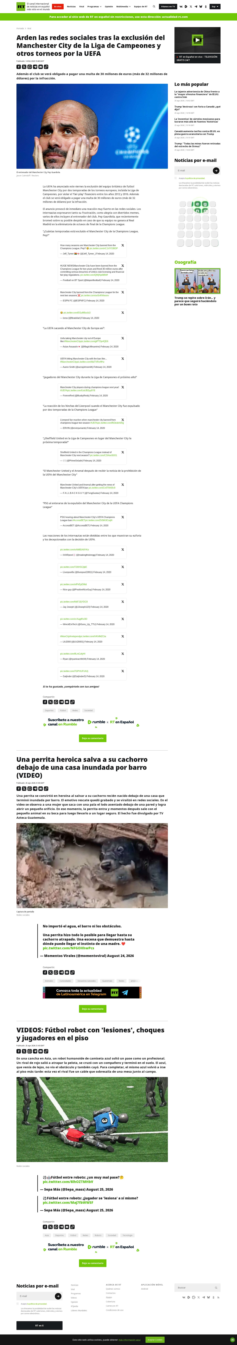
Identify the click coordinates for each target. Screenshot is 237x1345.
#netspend (75, 636)
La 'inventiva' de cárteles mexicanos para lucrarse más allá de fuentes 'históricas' (197, 120)
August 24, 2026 (120, 955)
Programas (93, 6)
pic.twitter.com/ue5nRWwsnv (95, 295)
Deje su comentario (92, 738)
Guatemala (107, 980)
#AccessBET (78, 520)
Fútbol (63, 710)
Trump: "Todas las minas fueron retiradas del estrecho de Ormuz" (197, 145)
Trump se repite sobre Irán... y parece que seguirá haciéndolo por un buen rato (195, 301)
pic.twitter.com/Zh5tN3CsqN (98, 520)
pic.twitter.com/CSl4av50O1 (103, 455)
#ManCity (65, 636)
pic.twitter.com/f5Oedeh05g (111, 423)
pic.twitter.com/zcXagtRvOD (73, 619)
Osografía (185, 262)
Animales (49, 980)
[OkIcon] (206, 6)
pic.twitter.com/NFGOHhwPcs (68, 948)
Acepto (192, 178)
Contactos (110, 1293)
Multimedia (122, 6)
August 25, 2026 (99, 1189)
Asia (47, 1235)
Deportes (49, 710)
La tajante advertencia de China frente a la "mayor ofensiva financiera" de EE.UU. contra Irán (197, 94)
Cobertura (110, 1301)
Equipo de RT (140, 6)
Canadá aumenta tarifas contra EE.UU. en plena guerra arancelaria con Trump (197, 133)
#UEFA (63, 390)
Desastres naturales (87, 980)
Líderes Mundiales (79, 1310)
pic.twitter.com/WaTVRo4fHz (90, 362)
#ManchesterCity (72, 341)
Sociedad (88, 710)
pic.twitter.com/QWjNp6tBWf (94, 275)
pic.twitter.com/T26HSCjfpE (73, 567)
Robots (98, 1235)
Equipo (109, 1297)
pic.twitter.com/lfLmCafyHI (72, 654)
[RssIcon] (218, 1297)
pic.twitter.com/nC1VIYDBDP (104, 248)
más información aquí (130, 1339)
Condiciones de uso (114, 1310)
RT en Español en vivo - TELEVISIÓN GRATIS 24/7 (197, 58)
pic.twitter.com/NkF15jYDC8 (74, 602)
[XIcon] (191, 6)
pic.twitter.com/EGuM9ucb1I (77, 313)
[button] (197, 40)
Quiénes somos (113, 1288)
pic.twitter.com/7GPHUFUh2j (74, 671)
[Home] (20, 6)
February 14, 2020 (105, 254)
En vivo (57, 6)
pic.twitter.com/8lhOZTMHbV (68, 1181)
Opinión (109, 6)
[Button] (154, 6)
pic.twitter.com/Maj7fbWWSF (68, 1202)
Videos (74, 1297)
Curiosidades (65, 980)
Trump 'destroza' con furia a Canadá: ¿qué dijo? (197, 108)
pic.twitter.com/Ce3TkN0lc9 (102, 488)
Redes (75, 710)
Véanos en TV (168, 6)
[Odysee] (193, 1297)
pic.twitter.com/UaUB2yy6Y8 (81, 390)
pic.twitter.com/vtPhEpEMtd (73, 584)
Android (144, 1288)
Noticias (71, 6)
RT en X (39, 1325)
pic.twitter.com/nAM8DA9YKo (74, 549)
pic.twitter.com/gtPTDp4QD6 (94, 341)
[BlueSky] (201, 6)
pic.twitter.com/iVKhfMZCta (93, 636)
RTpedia (74, 1306)
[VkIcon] (181, 6)
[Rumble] (186, 6)
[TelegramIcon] (196, 6)
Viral (81, 6)
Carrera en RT (112, 1305)
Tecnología (127, 1235)
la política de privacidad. (195, 178)
